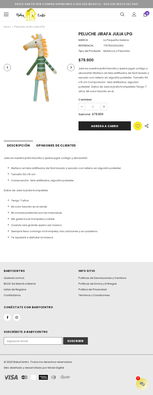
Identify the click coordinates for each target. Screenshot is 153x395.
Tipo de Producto (89, 51)
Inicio (7, 27)
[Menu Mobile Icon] (6, 14)
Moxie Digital (56, 368)
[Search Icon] (122, 14)
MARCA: (83, 40)
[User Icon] (134, 14)
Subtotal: (84, 114)
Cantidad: (85, 99)
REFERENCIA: (86, 45)
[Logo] (31, 14)
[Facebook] (7, 317)
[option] (39, 67)
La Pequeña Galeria (116, 40)
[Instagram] (16, 317)
